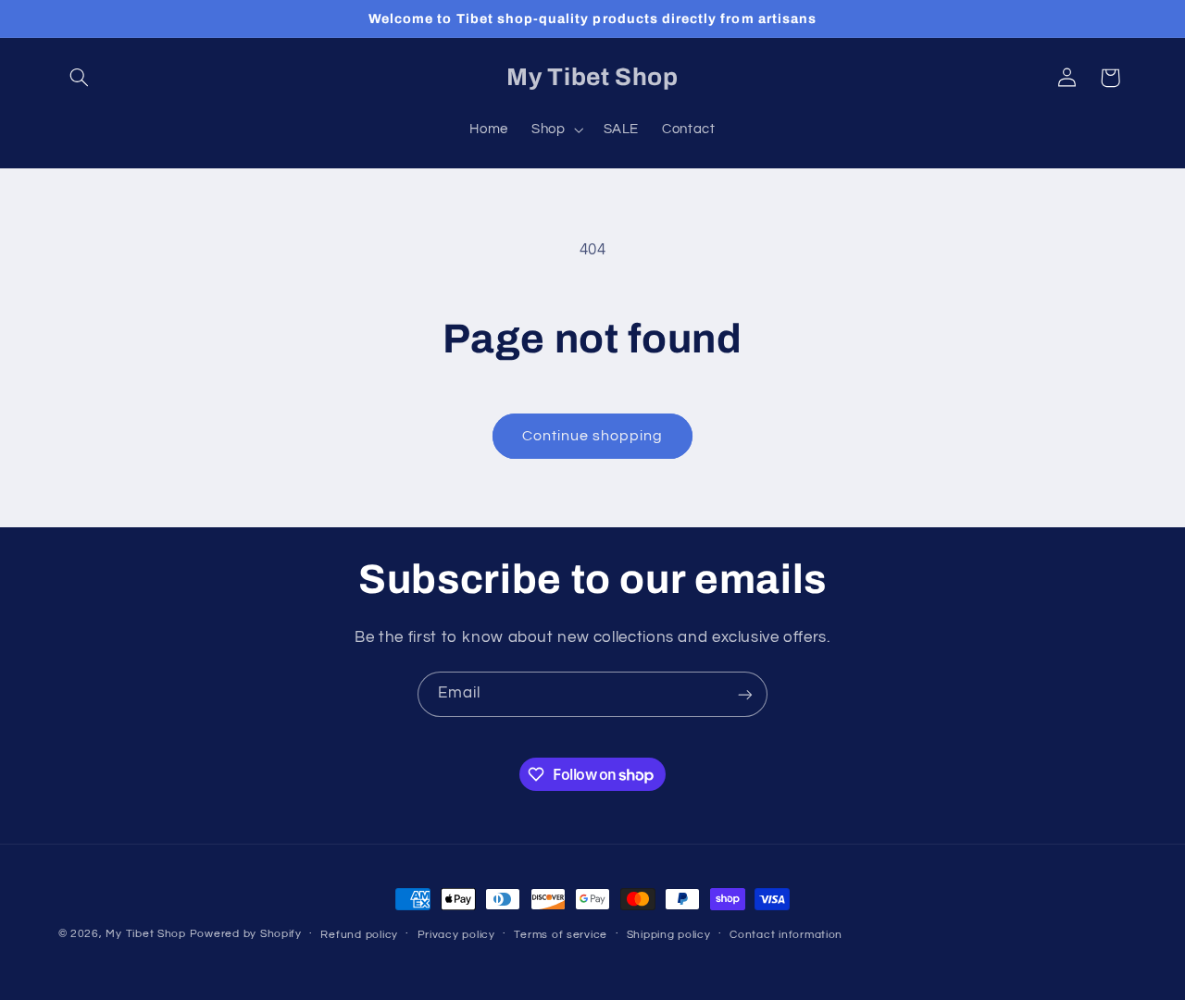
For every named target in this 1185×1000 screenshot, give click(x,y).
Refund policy (359, 935)
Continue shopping (593, 435)
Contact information (786, 935)
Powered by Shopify (246, 934)
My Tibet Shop (147, 934)
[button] (79, 77)
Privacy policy (456, 935)
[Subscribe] (745, 694)
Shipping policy (669, 935)
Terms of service (560, 935)
